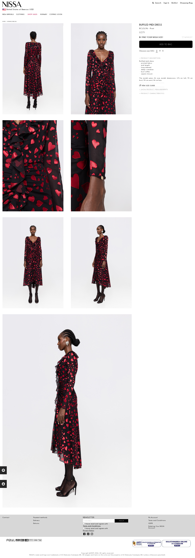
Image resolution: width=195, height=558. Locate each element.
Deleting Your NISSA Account (156, 527)
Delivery (36, 520)
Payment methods (40, 517)
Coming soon (55, 14)
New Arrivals (8, 14)
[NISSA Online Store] (12, 4)
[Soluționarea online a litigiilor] (176, 544)
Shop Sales (32, 14)
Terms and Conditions (92, 526)
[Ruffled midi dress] (32, 68)
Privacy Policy (88, 530)
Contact (5, 517)
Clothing (20, 14)
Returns (36, 523)
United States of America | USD (20, 9)
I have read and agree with (95, 525)
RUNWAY (43, 14)
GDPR (150, 523)
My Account (153, 517)
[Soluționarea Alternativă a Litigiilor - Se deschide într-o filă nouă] (146, 544)
